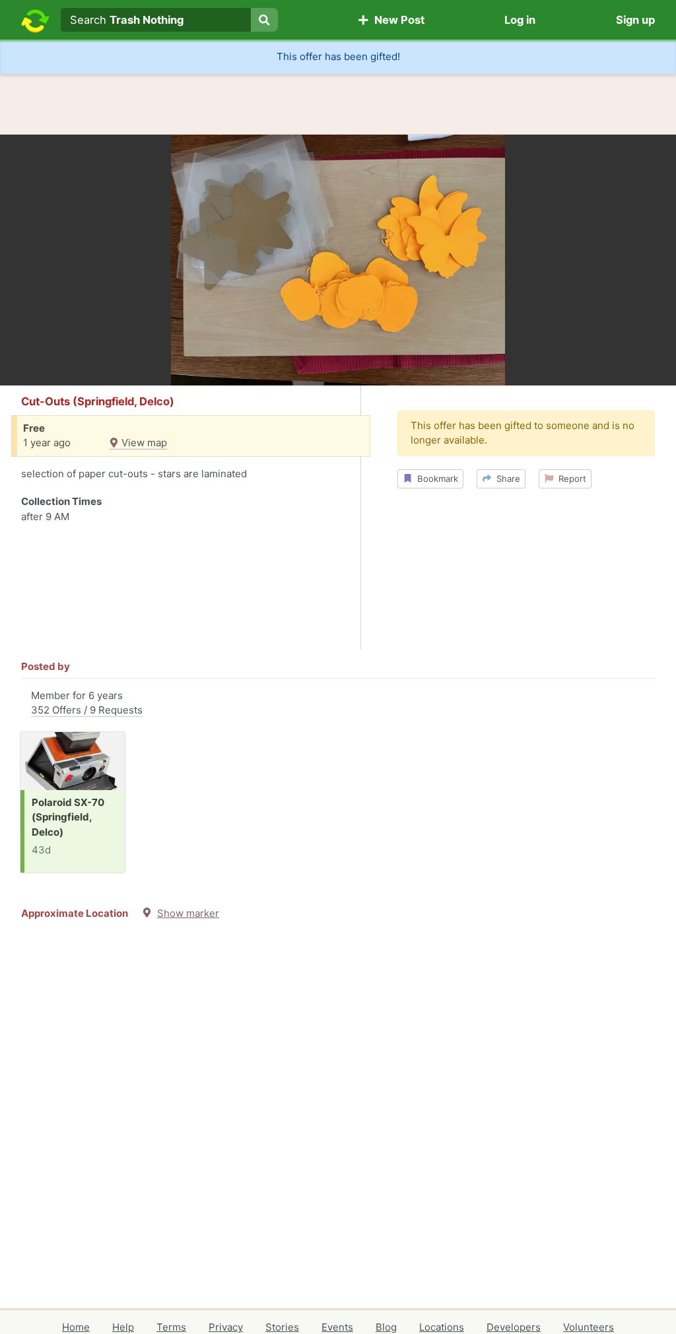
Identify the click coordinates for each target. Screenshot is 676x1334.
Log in (519, 19)
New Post (396, 19)
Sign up (635, 19)
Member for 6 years (87, 703)
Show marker (188, 913)
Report (569, 478)
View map (143, 442)
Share (505, 478)
